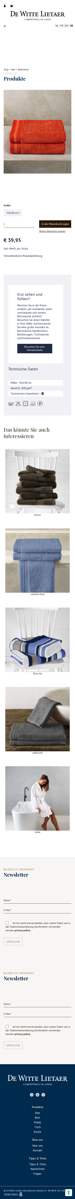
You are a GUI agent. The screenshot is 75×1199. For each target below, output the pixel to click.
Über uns (37, 1145)
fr (61, 25)
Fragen (37, 1173)
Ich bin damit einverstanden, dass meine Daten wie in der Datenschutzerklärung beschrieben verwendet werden (37, 926)
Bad (37, 1113)
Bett (37, 1117)
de (71, 25)
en (66, 25)
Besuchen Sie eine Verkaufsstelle (34, 348)
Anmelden (13, 941)
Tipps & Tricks (37, 1164)
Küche (37, 1132)
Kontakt (37, 1150)
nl (57, 25)
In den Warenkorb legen (55, 224)
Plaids (37, 1122)
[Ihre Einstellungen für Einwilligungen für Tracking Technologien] (68, 1192)
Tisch (37, 1127)
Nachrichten (38, 1169)
